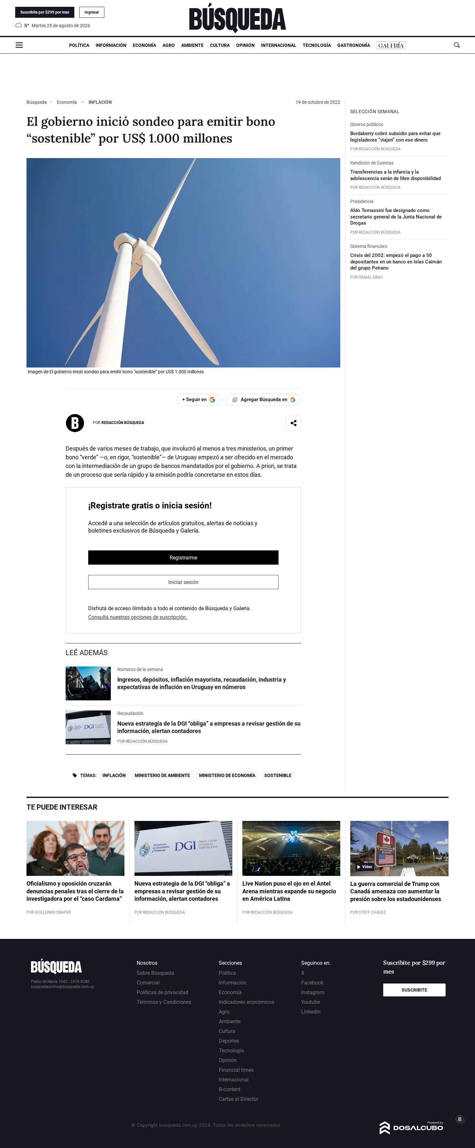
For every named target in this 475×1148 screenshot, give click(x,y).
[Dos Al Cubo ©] (411, 1133)
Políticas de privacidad (162, 992)
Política (79, 45)
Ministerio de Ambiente (162, 775)
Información (111, 45)
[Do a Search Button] (457, 45)
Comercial (148, 983)
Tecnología (317, 45)
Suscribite (414, 990)
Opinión (245, 45)
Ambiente (192, 45)
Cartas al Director (238, 1099)
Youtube (310, 1002)
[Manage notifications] (460, 1119)
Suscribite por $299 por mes (44, 12)
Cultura (220, 45)
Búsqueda (37, 102)
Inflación (114, 775)
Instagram (312, 992)
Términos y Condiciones (164, 1002)
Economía (144, 45)
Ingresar (92, 12)
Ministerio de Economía (227, 775)
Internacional (278, 45)
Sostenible (277, 775)
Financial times (236, 1070)
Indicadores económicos (246, 1002)
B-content (229, 1089)
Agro (169, 45)
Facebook (312, 983)
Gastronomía (353, 45)
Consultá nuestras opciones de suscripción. (137, 617)
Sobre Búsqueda (155, 973)
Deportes (229, 1041)
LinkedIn (311, 1012)
